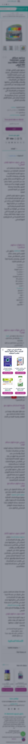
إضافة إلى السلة (20, 372)
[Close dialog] (3, 350)
